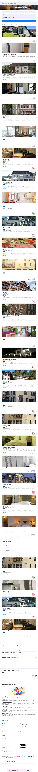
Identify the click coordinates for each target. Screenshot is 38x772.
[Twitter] (5, 761)
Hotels (20, 732)
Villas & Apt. (21, 734)
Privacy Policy (4, 747)
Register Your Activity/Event (6, 751)
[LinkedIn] (7, 761)
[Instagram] (12, 761)
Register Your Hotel (4, 750)
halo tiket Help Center (5, 744)
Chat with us (5, 723)
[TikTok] (14, 761)
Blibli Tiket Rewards (4, 738)
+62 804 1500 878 (24, 724)
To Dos (20, 735)
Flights (20, 731)
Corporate (3, 735)
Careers (3, 734)
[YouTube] (10, 761)
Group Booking (4, 746)
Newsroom (3, 732)
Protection (3, 739)
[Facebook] (3, 761)
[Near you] (35, 12)
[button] (19, 648)
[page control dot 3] (20, 681)
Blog (2, 731)
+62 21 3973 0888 (24, 726)
